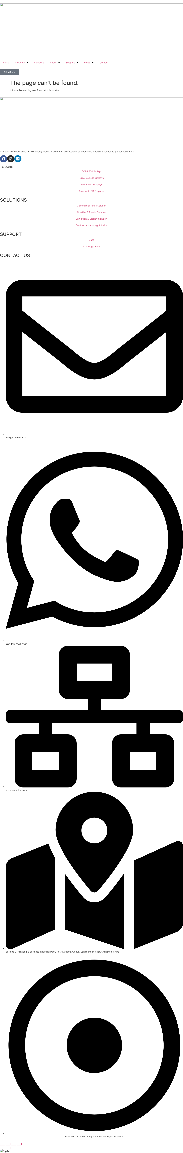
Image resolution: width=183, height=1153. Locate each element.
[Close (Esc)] (19, 1144)
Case (91, 239)
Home (6, 62)
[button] (91, 1151)
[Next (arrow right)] (8, 1148)
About (53, 62)
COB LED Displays (92, 171)
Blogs (87, 62)
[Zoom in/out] (2, 1144)
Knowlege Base (91, 246)
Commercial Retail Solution (91, 205)
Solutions (39, 62)
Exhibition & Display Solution (91, 218)
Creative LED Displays (91, 177)
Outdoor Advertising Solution (91, 225)
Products (20, 62)
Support (70, 62)
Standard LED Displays (91, 191)
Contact (104, 62)
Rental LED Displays (91, 184)
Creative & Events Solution (91, 212)
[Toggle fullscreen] (8, 1144)
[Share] (13, 1144)
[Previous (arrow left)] (2, 1148)
